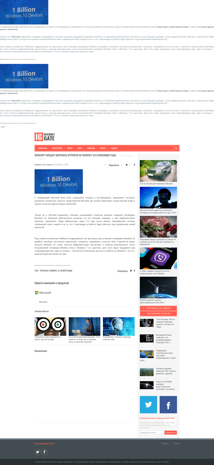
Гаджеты (114, 148)
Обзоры (103, 148)
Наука (80, 148)
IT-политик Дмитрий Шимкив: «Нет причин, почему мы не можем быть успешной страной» (84, 339)
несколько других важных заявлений (59, 204)
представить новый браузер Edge (172, 27)
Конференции (66, 270)
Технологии (42, 148)
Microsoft (16, 37)
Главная (41, 159)
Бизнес (70, 148)
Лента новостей (126, 156)
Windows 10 (54, 270)
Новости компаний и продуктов (52, 283)
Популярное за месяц (158, 314)
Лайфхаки (91, 148)
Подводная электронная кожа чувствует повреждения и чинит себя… (158, 356)
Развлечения (57, 148)
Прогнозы (44, 270)
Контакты (165, 443)
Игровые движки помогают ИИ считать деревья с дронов (166, 371)
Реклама (176, 443)
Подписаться (170, 433)
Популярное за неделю (158, 308)
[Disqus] (85, 384)
